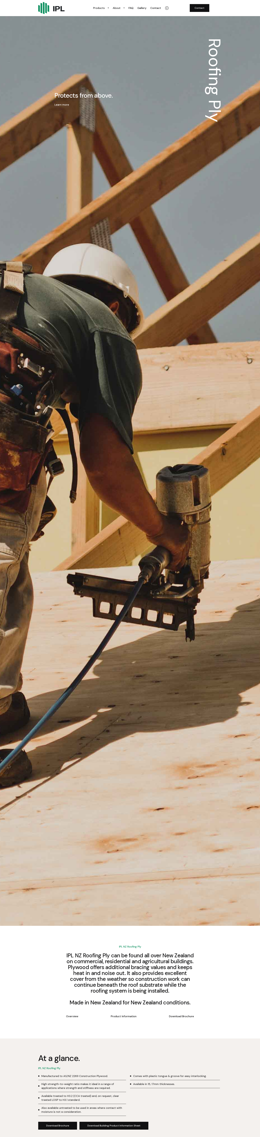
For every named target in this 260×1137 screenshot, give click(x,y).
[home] (60, 8)
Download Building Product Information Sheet (113, 1125)
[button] (101, 8)
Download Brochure (181, 1016)
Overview (72, 1016)
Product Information (123, 1016)
